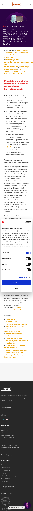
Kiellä (16, 288)
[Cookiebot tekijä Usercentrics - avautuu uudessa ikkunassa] (23, 222)
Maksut (16, 62)
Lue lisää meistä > (6, 407)
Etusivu (3, 465)
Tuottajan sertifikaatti (14, 338)
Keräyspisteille (6, 470)
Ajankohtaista (5, 478)
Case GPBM (15, 71)
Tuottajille (4, 473)
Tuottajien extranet (7, 487)
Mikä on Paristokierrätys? (9, 476)
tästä (8, 147)
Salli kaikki (16, 283)
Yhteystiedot (5, 481)
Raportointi (25, 62)
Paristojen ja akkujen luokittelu (17, 324)
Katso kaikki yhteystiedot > (9, 455)
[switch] (28, 258)
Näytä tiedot (23, 277)
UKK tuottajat (17, 74)
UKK (2, 484)
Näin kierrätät (5, 468)
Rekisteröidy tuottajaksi (15, 326)
